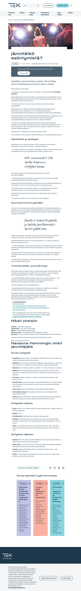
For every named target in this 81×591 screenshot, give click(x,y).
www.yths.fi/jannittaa (18, 310)
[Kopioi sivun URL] (63, 468)
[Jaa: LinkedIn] (54, 468)
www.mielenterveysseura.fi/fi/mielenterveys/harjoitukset (29, 306)
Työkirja (70, 12)
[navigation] (72, 5)
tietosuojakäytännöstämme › (16, 587)
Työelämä (15, 63)
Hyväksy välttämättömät (48, 578)
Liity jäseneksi (48, 5)
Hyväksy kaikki (66, 578)
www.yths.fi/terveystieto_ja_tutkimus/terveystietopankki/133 (30, 308)
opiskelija (36, 468)
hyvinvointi (29, 468)
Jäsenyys (22, 12)
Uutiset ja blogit (16, 20)
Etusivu (10, 20)
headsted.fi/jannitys (18, 304)
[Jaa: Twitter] (59, 468)
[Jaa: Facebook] (50, 468)
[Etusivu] (14, 6)
